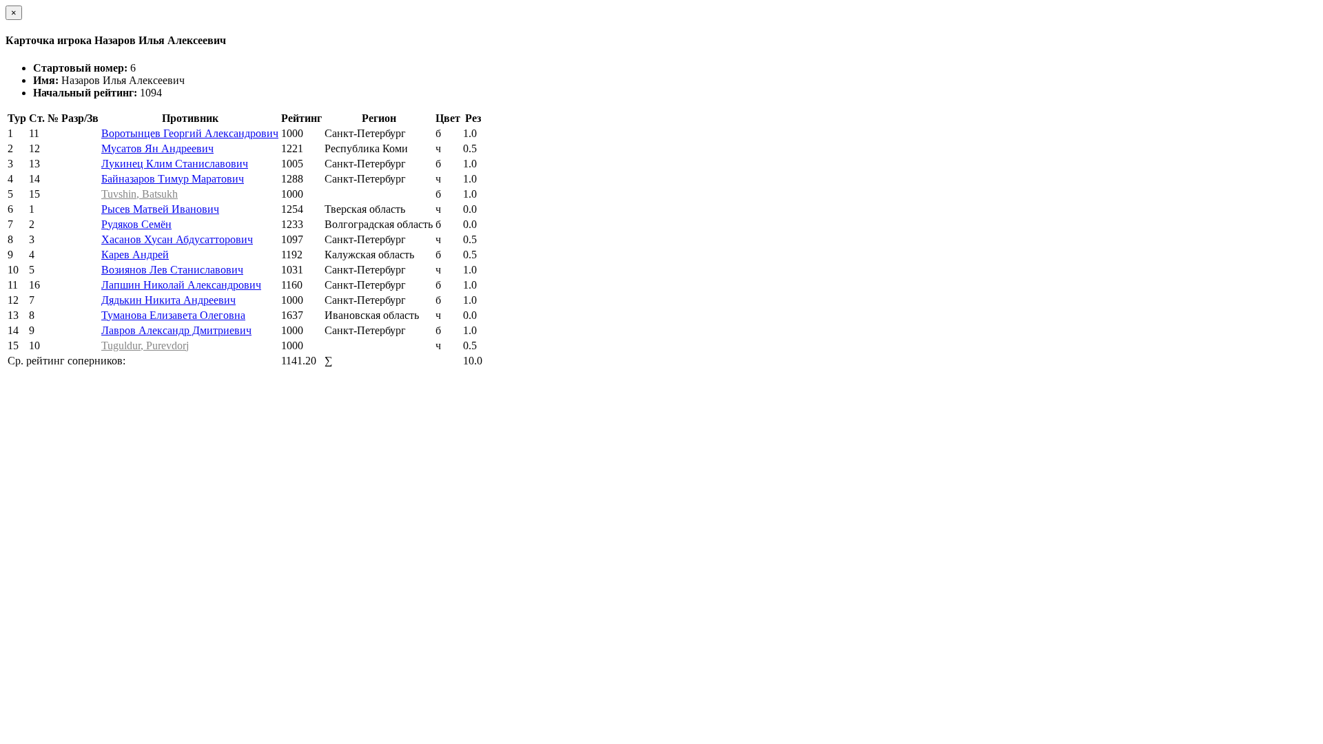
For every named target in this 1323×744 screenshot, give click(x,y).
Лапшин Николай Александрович (181, 285)
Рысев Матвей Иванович (160, 209)
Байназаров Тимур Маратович (172, 179)
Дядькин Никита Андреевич (168, 300)
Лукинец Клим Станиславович (174, 163)
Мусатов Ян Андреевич (157, 148)
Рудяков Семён (136, 224)
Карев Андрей (135, 254)
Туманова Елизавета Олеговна (173, 315)
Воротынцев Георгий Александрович (189, 133)
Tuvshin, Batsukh (139, 194)
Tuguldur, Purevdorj (145, 345)
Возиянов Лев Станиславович (172, 270)
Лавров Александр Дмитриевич (176, 330)
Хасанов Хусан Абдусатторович (177, 239)
